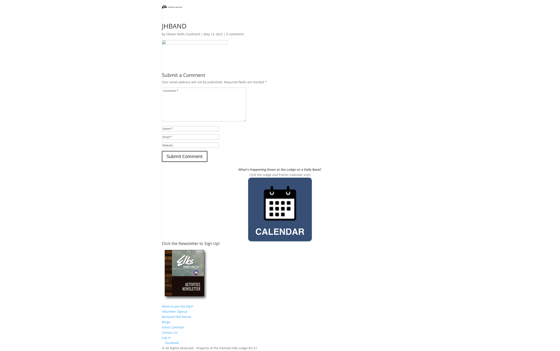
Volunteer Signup (174, 311)
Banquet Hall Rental (176, 317)
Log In (166, 337)
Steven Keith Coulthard (183, 34)
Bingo (166, 322)
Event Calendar (173, 327)
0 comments (235, 34)
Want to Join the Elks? (177, 306)
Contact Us (170, 332)
